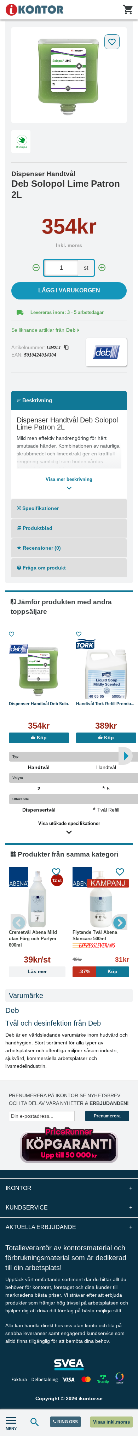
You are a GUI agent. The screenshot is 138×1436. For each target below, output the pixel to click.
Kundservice (69, 1208)
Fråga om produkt (43, 568)
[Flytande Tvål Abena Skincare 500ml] (101, 899)
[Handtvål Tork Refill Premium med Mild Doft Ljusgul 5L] (106, 670)
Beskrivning (36, 400)
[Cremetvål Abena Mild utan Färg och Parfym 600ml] (37, 899)
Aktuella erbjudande (69, 1227)
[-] (36, 267)
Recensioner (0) (41, 548)
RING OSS (67, 1421)
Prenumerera (107, 1116)
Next (119, 922)
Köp (41, 737)
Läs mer (37, 971)
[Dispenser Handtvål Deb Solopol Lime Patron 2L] (69, 75)
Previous (19, 922)
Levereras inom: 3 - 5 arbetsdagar (67, 312)
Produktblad (36, 528)
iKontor (69, 1188)
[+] (101, 267)
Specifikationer (40, 508)
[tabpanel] (69, 75)
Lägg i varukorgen (69, 290)
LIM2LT (54, 347)
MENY (11, 1428)
